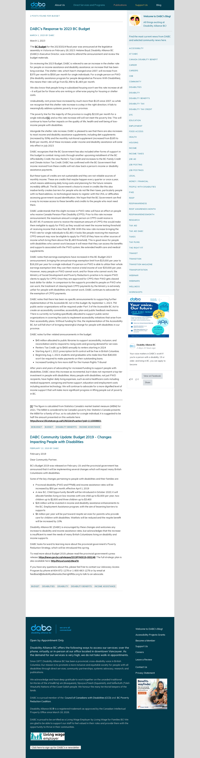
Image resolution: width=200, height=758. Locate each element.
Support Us (141, 5)
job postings (136, 170)
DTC (131, 115)
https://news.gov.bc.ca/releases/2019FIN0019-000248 (67, 557)
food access (136, 131)
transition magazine (140, 264)
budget (49, 427)
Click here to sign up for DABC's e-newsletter (55, 747)
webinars (134, 281)
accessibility (136, 48)
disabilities (48, 586)
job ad (132, 159)
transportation (138, 270)
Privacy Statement (145, 672)
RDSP (132, 198)
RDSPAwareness (138, 203)
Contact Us (141, 667)
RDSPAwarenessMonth (141, 214)
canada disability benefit (143, 59)
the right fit (136, 247)
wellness (134, 286)
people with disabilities (142, 187)
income (133, 148)
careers (133, 70)
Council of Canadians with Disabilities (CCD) (87, 697)
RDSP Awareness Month (142, 209)
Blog (158, 5)
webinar (134, 275)
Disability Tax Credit (140, 109)
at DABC (133, 54)
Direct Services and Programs (89, 5)
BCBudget (36, 427)
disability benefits (66, 427)
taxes (132, 236)
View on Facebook (152, 376)
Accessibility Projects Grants (150, 634)
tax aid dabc (136, 231)
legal (132, 176)
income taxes (136, 153)
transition (135, 259)
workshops (135, 292)
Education (135, 120)
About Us (60, 5)
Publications (120, 5)
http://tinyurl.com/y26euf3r (65, 560)
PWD (131, 192)
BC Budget (40, 46)
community (135, 81)
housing (133, 142)
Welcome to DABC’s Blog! (149, 628)
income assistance (89, 427)
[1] (48, 117)
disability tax (136, 103)
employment (135, 126)
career (133, 65)
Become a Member (145, 640)
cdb (131, 76)
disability (63, 586)
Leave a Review (144, 659)
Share (147, 382)
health (133, 137)
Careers (140, 652)
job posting (135, 164)
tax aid (133, 225)
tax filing (134, 242)
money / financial (138, 181)
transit (133, 253)
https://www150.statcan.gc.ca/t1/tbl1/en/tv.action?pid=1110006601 (65, 420)
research (134, 220)
